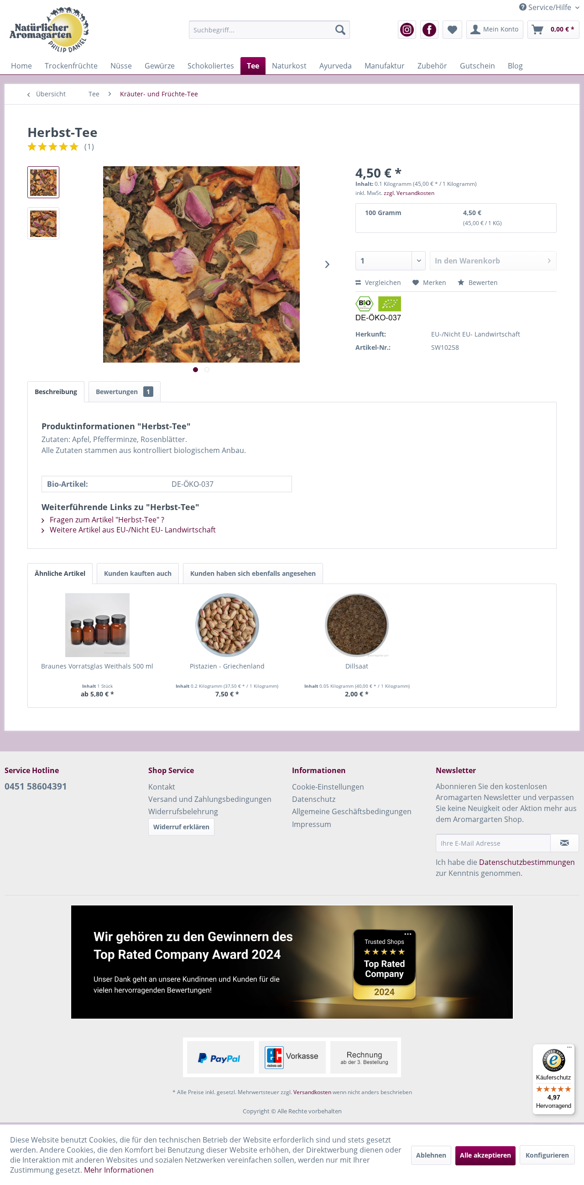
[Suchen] (340, 30)
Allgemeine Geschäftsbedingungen (352, 811)
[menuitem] (269, 30)
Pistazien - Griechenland (227, 666)
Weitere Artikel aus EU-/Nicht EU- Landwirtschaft (132, 530)
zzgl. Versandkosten (409, 193)
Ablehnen (431, 1155)
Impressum (311, 824)
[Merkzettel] (452, 30)
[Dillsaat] (357, 625)
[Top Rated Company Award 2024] (292, 962)
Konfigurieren (547, 1155)
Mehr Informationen (119, 1170)
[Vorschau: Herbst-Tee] (43, 182)
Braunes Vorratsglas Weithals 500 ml (97, 666)
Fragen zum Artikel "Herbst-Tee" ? (106, 520)
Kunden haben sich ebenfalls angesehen (253, 573)
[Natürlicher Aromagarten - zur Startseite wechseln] (49, 30)
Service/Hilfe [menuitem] (550, 7)
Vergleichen (382, 282)
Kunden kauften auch (138, 573)
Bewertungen (123, 391)
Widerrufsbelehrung (183, 811)
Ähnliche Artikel (60, 573)
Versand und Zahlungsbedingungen (209, 799)
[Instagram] (407, 30)
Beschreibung (56, 391)
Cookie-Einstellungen (328, 787)
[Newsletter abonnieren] (564, 843)
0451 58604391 (36, 786)
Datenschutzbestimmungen (527, 862)
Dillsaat (356, 666)
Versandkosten (312, 1092)
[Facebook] (429, 30)
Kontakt (161, 787)
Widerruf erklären (181, 826)
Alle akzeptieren (485, 1155)
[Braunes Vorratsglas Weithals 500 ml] (97, 625)
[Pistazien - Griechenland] (227, 625)
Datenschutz (313, 799)
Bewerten (482, 282)
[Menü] (569, 1049)
